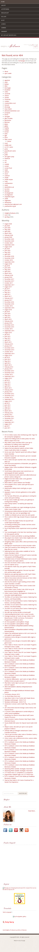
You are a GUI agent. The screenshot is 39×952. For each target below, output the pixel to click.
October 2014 (9, 351)
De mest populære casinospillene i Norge (17, 622)
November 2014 (9, 350)
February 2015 (9, 344)
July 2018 (7, 266)
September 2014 (9, 353)
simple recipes (9, 179)
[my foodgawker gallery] (19, 916)
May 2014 (7, 361)
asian (6, 82)
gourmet (7, 122)
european (7, 113)
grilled (6, 126)
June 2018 (7, 268)
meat (6, 143)
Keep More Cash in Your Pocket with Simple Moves (20, 698)
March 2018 (8, 273)
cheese (7, 95)
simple (6, 177)
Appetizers (5, 9)
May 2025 (7, 252)
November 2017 (9, 281)
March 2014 (8, 365)
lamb (6, 134)
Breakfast (5, 13)
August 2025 (8, 247)
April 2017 (7, 294)
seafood (7, 176)
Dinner (3, 27)
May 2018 (7, 269)
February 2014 (9, 367)
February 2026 (9, 235)
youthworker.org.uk (10, 206)
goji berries (8, 120)
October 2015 (9, 329)
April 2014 (7, 363)
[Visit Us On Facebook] (5, 832)
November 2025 (9, 241)
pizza (6, 153)
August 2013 (8, 378)
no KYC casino (9, 147)
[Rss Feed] (26, 832)
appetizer (7, 80)
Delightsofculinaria (10, 213)
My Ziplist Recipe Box (8, 35)
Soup (3, 20)
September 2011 (9, 422)
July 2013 (7, 380)
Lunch (3, 24)
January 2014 (8, 369)
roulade (7, 164)
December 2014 (9, 348)
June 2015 (7, 336)
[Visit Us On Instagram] (21, 832)
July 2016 (7, 311)
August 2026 (8, 224)
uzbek (6, 198)
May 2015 (7, 338)
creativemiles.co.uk (10, 103)
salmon (7, 172)
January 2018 (8, 277)
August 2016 (8, 310)
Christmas (7, 99)
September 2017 (9, 285)
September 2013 (9, 376)
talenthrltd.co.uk (9, 187)
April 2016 (7, 317)
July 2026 (7, 226)
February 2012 (9, 413)
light (6, 135)
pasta (6, 149)
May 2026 (7, 229)
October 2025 (9, 243)
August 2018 (8, 264)
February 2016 (9, 321)
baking (6, 84)
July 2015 (7, 334)
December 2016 (9, 302)
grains (6, 124)
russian (7, 166)
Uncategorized (9, 193)
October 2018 (9, 260)
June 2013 (7, 382)
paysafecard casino (10, 151)
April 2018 (7, 271)
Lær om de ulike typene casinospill (15, 446)
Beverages (8, 88)
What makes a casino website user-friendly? (17, 482)
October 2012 (9, 397)
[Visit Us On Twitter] (10, 832)
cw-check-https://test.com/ (12, 696)
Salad (6, 170)
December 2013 (9, 371)
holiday (7, 130)
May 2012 (7, 407)
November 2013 (9, 372)
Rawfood (7, 158)
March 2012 (8, 411)
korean (7, 132)
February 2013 (9, 390)
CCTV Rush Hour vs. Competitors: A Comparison (19, 772)
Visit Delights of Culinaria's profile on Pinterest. (15, 930)
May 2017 (7, 292)
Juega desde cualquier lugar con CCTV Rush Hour (19, 774)
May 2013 (7, 384)
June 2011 (7, 428)
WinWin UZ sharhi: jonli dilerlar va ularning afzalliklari (20, 536)
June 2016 (7, 313)
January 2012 (8, 414)
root (6, 215)
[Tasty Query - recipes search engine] (8, 923)
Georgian (7, 116)
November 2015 (9, 327)
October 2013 (9, 374)
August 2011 (8, 424)
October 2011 (9, 420)
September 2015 (9, 331)
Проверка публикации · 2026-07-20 (15, 700)
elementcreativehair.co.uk (12, 111)
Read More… (32, 811)
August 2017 (8, 287)
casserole (7, 93)
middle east (8, 145)
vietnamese (8, 202)
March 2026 (8, 233)
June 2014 (7, 359)
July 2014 (7, 357)
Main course (8, 139)
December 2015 (9, 325)
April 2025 (7, 254)
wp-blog (7, 217)
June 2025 (7, 250)
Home (3, 1)
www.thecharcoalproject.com (13, 204)
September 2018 (9, 262)
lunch (6, 137)
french (6, 114)
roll (5, 162)
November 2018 (9, 258)
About (3, 5)
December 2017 (9, 279)
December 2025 (9, 239)
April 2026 (7, 231)
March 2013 (8, 388)
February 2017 (9, 298)
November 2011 (9, 418)
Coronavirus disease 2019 (12, 694)
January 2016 (8, 323)
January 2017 (8, 300)
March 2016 (8, 319)
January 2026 (8, 237)
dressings (7, 107)
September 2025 (9, 245)
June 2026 (7, 227)
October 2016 (9, 306)
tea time (7, 189)
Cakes (6, 92)
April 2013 (7, 386)
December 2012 (9, 393)
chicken (7, 97)
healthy (7, 128)
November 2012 (9, 395)
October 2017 (9, 283)
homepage (22, 61)
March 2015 (8, 342)
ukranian (7, 191)
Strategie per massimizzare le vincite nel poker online (20, 545)
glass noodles (9, 118)
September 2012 (9, 399)
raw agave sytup (9, 156)
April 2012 (7, 409)
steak (6, 185)
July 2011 (7, 426)
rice (6, 160)
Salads (3, 16)
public (6, 155)
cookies (7, 101)
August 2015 (8, 332)
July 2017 (7, 289)
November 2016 (9, 304)
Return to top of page (19, 940)
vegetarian (8, 200)
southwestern (9, 183)
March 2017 (8, 296)
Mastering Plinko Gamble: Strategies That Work (18, 769)
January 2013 (8, 392)
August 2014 (8, 355)
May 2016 (7, 315)
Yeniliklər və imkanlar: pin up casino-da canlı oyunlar (20, 515)
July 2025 (7, 248)
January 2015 (8, 346)
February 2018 (9, 275)
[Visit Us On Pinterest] (16, 832)
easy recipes (8, 109)
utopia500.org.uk (9, 197)
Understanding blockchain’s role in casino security (19, 614)
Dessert (4, 31)
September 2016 (9, 308)
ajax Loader (8, 73)
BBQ (6, 86)
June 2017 (7, 290)
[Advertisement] (16, 864)
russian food (8, 168)
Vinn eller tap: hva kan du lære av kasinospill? (18, 612)
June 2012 (7, 405)
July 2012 (7, 403)
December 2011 (9, 416)
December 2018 (9, 256)
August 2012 (8, 401)
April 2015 (7, 340)
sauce (6, 174)
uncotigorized (9, 195)
